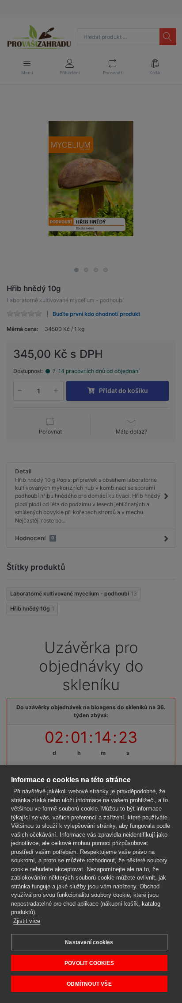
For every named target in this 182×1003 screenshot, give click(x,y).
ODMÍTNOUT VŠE (89, 984)
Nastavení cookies (89, 942)
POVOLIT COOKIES (89, 963)
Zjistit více (26, 921)
